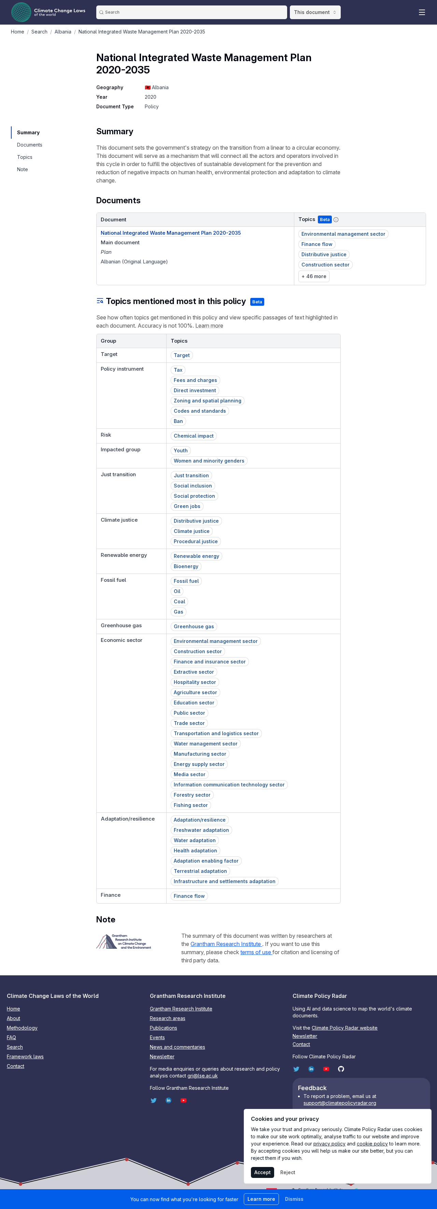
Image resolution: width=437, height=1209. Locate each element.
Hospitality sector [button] (195, 682)
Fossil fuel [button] (186, 581)
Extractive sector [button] (194, 672)
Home (13, 1009)
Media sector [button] (190, 774)
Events (157, 1037)
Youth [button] (181, 450)
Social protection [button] (194, 496)
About (13, 1018)
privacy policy (329, 1143)
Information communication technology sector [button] (229, 784)
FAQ (11, 1037)
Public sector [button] (189, 713)
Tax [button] (178, 370)
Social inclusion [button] (193, 486)
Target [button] (182, 355)
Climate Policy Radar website (345, 1028)
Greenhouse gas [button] (194, 626)
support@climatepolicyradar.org (340, 1103)
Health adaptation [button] (195, 850)
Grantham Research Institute (226, 943)
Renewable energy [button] (196, 556)
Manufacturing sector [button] (200, 754)
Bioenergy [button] (186, 566)
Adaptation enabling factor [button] (206, 861)
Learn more (209, 325)
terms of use (256, 952)
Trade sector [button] (189, 723)
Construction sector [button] (325, 264)
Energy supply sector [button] (199, 764)
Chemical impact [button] (194, 436)
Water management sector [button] (206, 743)
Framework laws (25, 1056)
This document (312, 12)
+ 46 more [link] (313, 276)
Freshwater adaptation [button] (201, 830)
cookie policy (372, 1143)
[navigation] (29, 132)
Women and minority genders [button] (209, 461)
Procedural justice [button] (196, 541)
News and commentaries (177, 1047)
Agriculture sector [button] (195, 692)
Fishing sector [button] (191, 805)
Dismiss (294, 1199)
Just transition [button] (191, 475)
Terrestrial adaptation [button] (200, 871)
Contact (15, 1066)
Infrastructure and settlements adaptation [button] (225, 881)
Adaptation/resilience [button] (200, 820)
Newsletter (162, 1056)
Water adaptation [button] (195, 840)
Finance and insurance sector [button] (210, 661)
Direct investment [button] (195, 390)
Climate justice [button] (192, 531)
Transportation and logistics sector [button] (216, 733)
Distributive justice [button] (324, 254)
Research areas (167, 1018)
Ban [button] (178, 421)
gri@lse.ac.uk (202, 1076)
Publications (163, 1028)
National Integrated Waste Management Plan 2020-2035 (171, 233)
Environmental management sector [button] (343, 234)
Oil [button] (177, 591)
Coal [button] (179, 601)
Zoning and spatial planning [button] (207, 400)
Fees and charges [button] (195, 380)
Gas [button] (178, 612)
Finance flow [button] (317, 244)
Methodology (22, 1028)
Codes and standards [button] (200, 411)
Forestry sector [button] (192, 795)
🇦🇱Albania (157, 87)
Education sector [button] (194, 702)
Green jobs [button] (187, 506)
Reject (287, 1172)
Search (15, 1047)
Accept (262, 1172)
